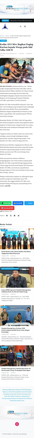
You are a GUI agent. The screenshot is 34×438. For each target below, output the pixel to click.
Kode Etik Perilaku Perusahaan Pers (20, 394)
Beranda (2, 35)
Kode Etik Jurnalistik (14, 392)
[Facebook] (6, 215)
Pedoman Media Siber (9, 389)
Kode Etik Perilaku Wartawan (12, 396)
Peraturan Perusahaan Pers (18, 398)
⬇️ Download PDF (7, 208)
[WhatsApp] (14, 215)
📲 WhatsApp (5, 203)
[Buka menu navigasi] (25, 26)
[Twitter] (10, 215)
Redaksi (18, 389)
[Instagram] (17, 424)
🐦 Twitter (29, 203)
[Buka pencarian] (20, 26)
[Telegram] (18, 215)
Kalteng (7, 35)
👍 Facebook (18, 203)
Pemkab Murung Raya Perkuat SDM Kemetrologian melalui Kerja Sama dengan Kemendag (15, 330)
